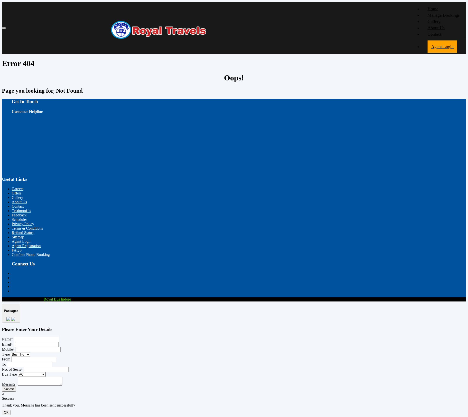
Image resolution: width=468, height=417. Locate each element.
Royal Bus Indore (57, 299)
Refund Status (22, 233)
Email (7, 344)
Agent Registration (26, 246)
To (4, 364)
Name (7, 339)
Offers (16, 193)
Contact (434, 34)
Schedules (19, 219)
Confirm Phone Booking (31, 254)
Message (9, 384)
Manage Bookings (444, 15)
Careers (17, 189)
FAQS (17, 250)
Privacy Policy (23, 224)
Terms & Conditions (27, 228)
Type (6, 354)
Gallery (434, 21)
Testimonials (21, 211)
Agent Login (442, 46)
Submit (9, 389)
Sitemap (18, 237)
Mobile (8, 349)
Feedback (19, 215)
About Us (436, 27)
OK (6, 412)
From (6, 359)
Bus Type (9, 374)
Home (433, 8)
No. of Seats (12, 369)
